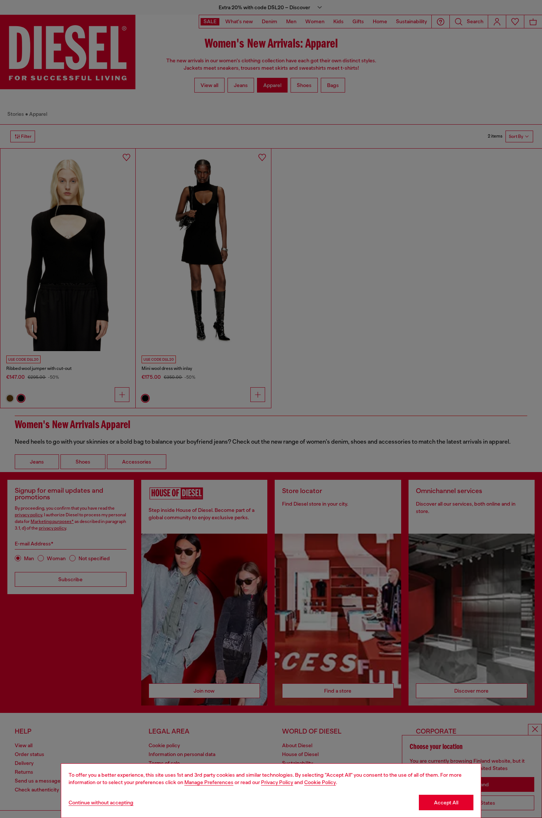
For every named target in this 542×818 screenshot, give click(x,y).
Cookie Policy (320, 782)
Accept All (446, 802)
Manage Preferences (208, 782)
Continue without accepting (101, 802)
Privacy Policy (277, 782)
